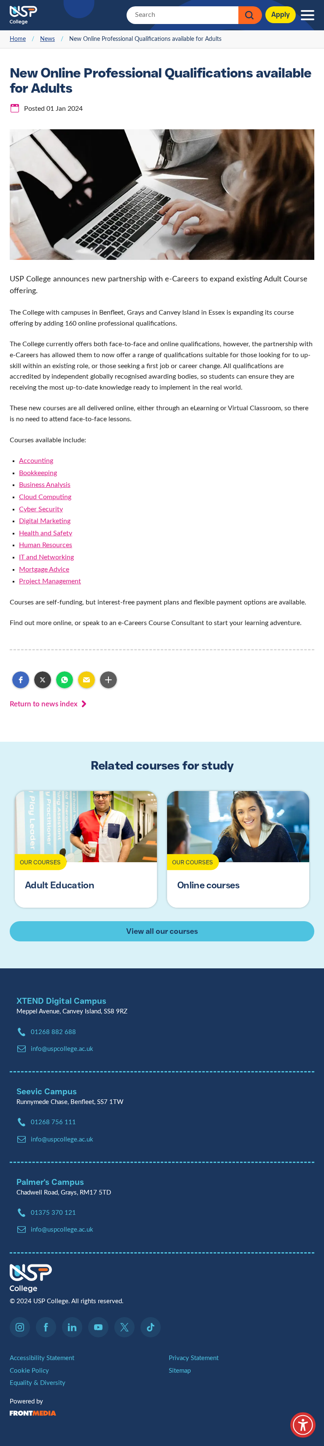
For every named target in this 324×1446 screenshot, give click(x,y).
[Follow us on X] (126, 1327)
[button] (20, 679)
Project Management (50, 581)
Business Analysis (44, 484)
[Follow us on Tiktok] (150, 1327)
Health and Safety (45, 533)
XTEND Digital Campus (61, 1001)
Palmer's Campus (50, 1182)
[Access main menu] (307, 15)
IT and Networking (46, 557)
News (47, 39)
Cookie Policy (29, 1371)
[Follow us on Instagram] (22, 1327)
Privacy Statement (194, 1358)
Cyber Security (41, 509)
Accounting (36, 460)
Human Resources (45, 545)
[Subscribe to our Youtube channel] (100, 1327)
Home (18, 39)
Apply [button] (280, 15)
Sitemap (180, 1371)
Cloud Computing (45, 497)
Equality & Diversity (37, 1383)
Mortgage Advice (44, 569)
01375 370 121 (53, 1213)
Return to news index (44, 704)
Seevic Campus (46, 1091)
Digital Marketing (44, 521)
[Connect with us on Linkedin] (74, 1327)
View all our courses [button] (162, 931)
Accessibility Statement (42, 1358)
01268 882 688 (53, 1032)
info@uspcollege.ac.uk (62, 1230)
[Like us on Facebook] (48, 1327)
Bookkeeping (38, 473)
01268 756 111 (53, 1122)
